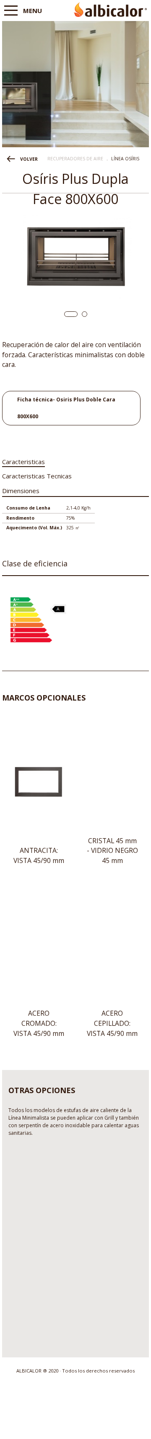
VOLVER (29, 159)
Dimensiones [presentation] (20, 490)
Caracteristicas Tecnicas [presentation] (37, 476)
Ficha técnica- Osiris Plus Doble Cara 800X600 (66, 408)
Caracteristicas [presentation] (23, 461)
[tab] (23, 460)
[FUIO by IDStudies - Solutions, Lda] (75, 1426)
